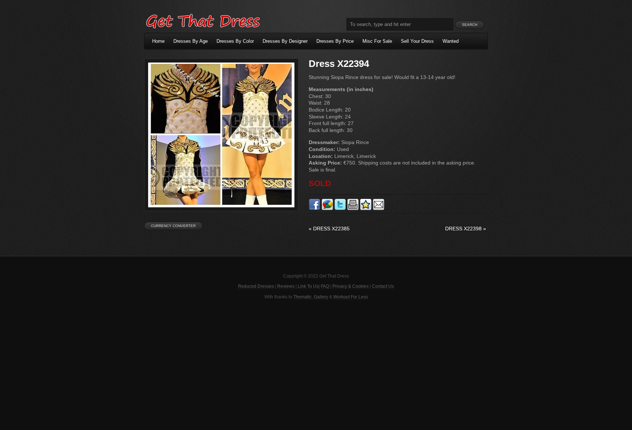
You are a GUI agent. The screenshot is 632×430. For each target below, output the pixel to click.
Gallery (321, 297)
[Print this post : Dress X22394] (353, 209)
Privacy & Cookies (350, 286)
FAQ (325, 286)
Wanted (451, 41)
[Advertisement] (316, 364)
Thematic (302, 297)
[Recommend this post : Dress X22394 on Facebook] (314, 209)
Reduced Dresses (256, 286)
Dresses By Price (335, 41)
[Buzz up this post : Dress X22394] (327, 209)
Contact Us (383, 286)
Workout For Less (350, 297)
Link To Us (308, 286)
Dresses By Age (190, 41)
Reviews (285, 286)
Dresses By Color (235, 41)
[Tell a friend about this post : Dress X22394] (378, 209)
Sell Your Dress (417, 41)
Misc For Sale (377, 41)
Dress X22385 (329, 228)
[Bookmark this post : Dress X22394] (366, 209)
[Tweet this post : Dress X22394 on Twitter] (340, 209)
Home (158, 41)
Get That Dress (202, 20)
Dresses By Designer (285, 41)
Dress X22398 (465, 228)
